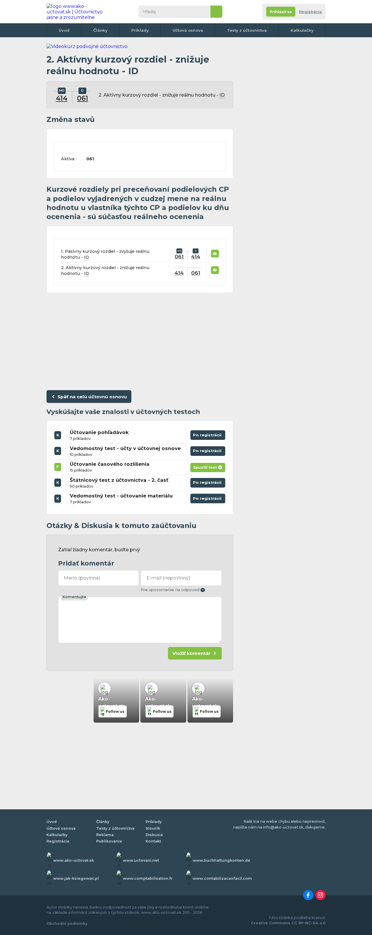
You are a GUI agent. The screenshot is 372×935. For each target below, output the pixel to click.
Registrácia (310, 12)
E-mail (168, 578)
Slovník (153, 828)
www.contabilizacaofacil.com (222, 878)
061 (82, 98)
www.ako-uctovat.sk (73, 860)
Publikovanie (109, 841)
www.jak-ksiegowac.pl (76, 878)
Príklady (140, 30)
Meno (82, 578)
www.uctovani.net (141, 860)
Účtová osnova (188, 30)
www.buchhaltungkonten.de (221, 860)
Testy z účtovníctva (247, 30)
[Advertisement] (139, 340)
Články (100, 30)
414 (61, 98)
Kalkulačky (302, 30)
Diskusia (154, 835)
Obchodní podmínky (66, 923)
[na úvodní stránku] (76, 11)
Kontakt (153, 841)
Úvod (64, 30)
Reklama (105, 835)
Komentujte (74, 597)
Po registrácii (208, 433)
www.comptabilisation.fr (148, 878)
